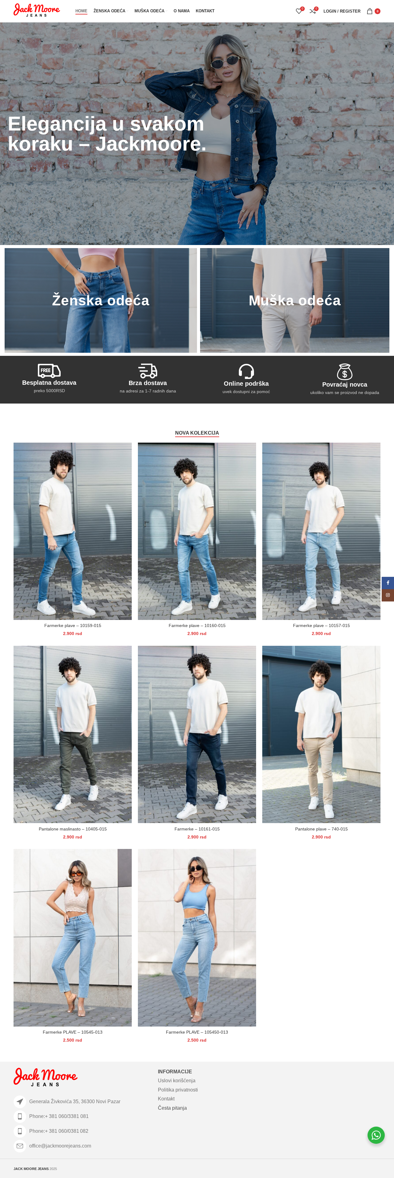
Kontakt (166, 1098)
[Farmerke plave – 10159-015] (73, 531)
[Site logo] (37, 10)
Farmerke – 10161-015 (197, 828)
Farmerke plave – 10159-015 (72, 625)
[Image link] (46, 1077)
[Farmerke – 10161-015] (197, 734)
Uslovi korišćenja (176, 1080)
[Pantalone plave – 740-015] (321, 734)
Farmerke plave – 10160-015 (197, 625)
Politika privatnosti (178, 1089)
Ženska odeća (101, 300)
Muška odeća (295, 300)
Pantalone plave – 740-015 (321, 828)
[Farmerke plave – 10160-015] (197, 531)
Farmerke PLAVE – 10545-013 (73, 1032)
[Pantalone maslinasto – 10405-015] (73, 734)
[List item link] (83, 1116)
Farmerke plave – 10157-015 (321, 625)
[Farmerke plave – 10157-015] (321, 531)
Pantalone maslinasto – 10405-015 (73, 828)
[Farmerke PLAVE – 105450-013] (197, 937)
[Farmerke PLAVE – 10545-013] (73, 937)
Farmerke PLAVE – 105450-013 (197, 1032)
